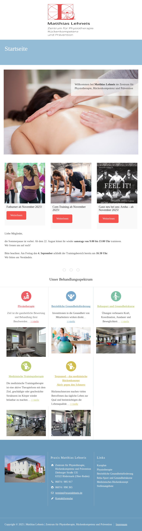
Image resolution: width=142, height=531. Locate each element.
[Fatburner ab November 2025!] (25, 183)
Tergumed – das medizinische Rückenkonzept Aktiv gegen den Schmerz (71, 380)
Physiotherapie (104, 469)
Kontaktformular (64, 498)
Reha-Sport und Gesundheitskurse (114, 478)
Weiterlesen (16, 215)
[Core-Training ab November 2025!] (71, 183)
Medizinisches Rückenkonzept (112, 482)
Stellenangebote (105, 486)
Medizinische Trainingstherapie (26, 376)
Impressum (121, 524)
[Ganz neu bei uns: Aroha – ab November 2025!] (117, 183)
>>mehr (35, 321)
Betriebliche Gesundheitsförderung (70, 306)
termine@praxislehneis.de (68, 493)
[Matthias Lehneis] (71, 19)
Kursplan (101, 465)
